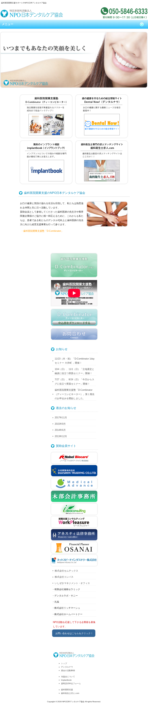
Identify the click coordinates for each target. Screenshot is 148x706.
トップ (64, 663)
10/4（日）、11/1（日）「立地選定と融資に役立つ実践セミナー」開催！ (74, 371)
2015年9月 (60, 423)
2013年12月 (61, 436)
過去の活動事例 (68, 670)
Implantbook (66, 680)
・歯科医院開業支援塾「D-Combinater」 (42, 231)
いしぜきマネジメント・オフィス (72, 583)
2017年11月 (61, 417)
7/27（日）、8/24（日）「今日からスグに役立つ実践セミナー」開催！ (74, 381)
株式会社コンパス (64, 577)
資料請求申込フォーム (71, 683)
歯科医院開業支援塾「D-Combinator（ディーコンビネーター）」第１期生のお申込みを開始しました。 (75, 394)
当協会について (68, 677)
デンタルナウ (67, 667)
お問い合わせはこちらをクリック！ (74, 633)
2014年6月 (60, 430)
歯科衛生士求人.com (70, 693)
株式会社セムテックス (66, 570)
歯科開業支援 (67, 689)
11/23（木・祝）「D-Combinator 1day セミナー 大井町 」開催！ (75, 360)
